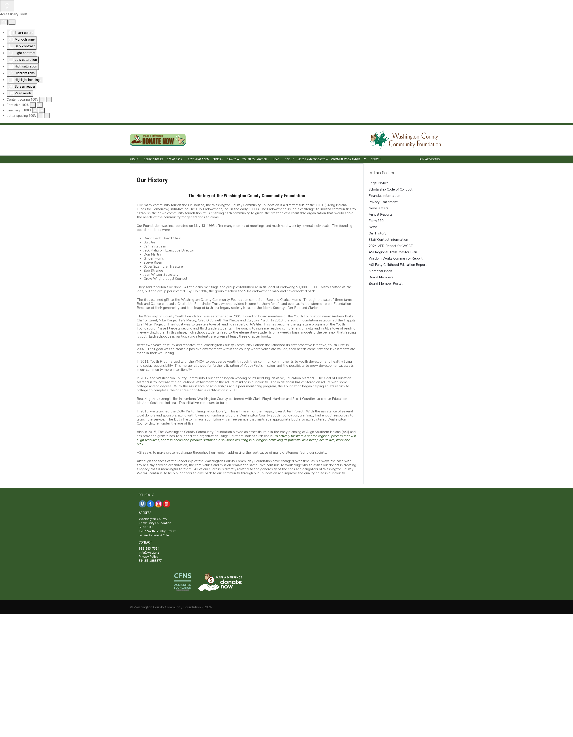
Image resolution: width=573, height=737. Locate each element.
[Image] (158, 149)
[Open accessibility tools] (7, 6)
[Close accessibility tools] (12, 22)
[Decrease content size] (42, 99)
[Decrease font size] (33, 105)
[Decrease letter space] (40, 115)
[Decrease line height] (35, 110)
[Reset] (4, 22)
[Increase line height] (42, 110)
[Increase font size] (40, 105)
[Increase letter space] (47, 115)
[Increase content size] (49, 99)
